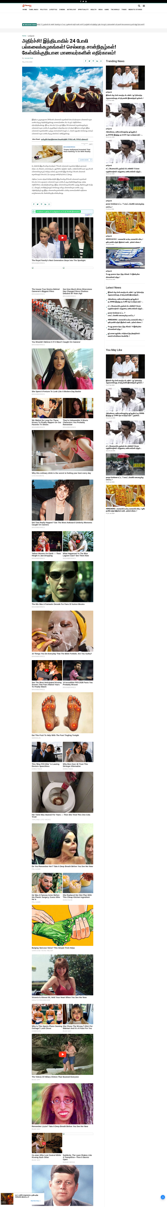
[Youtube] (86, 1)
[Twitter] (83, 1)
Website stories (135, 9)
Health (94, 9)
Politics (43, 9)
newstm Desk (29, 58)
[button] (144, 6)
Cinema (62, 9)
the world (115, 9)
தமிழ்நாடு (31, 36)
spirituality (83, 9)
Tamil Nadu (33, 9)
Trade (124, 9)
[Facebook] (81, 1)
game (107, 9)
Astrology (71, 9)
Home (25, 9)
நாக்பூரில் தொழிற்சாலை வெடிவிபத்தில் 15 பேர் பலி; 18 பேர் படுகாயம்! (64, 139)
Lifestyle (53, 9)
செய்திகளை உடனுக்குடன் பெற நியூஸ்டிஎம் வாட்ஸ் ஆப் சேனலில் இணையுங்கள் (58, 211)
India (100, 9)
